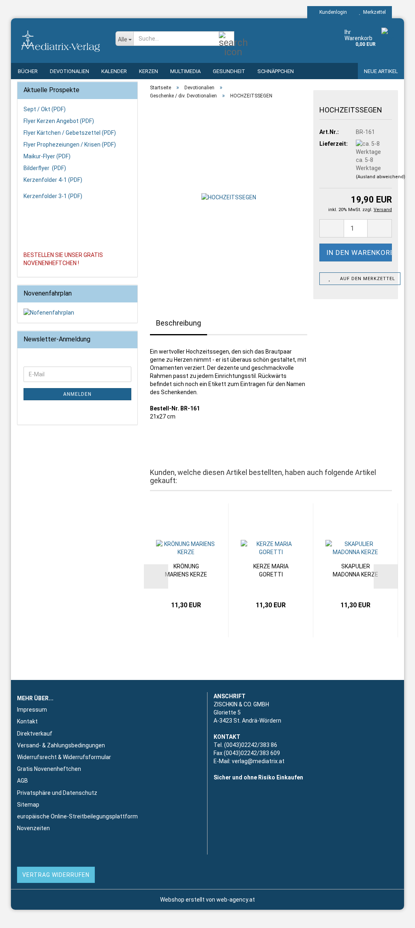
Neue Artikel (381, 71)
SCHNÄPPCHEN (275, 71)
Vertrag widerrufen (56, 875)
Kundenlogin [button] (332, 12)
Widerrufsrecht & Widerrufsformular (64, 757)
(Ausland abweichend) (380, 176)
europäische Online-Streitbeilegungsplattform (77, 816)
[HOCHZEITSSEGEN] (228, 197)
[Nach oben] (393, 916)
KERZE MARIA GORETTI (271, 570)
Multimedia (185, 71)
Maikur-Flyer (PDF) (47, 156)
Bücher (28, 71)
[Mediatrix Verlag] (60, 40)
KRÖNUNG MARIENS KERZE (186, 570)
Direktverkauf (34, 733)
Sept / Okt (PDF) (45, 109)
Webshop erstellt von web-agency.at (207, 899)
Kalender (114, 71)
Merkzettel (373, 12)
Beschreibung (178, 323)
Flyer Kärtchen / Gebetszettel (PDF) (70, 132)
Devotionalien (69, 71)
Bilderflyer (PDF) (45, 168)
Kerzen (148, 71)
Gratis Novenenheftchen (49, 769)
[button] (331, 228)
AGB (22, 780)
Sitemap (28, 804)
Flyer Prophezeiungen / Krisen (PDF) (70, 144)
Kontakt (27, 721)
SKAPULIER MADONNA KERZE (355, 570)
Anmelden (77, 394)
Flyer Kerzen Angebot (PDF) (59, 121)
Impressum (32, 709)
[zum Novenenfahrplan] (77, 313)
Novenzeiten (33, 828)
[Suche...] (226, 39)
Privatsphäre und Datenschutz (57, 793)
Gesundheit (229, 71)
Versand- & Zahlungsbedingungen (61, 745)
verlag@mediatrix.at (258, 761)
